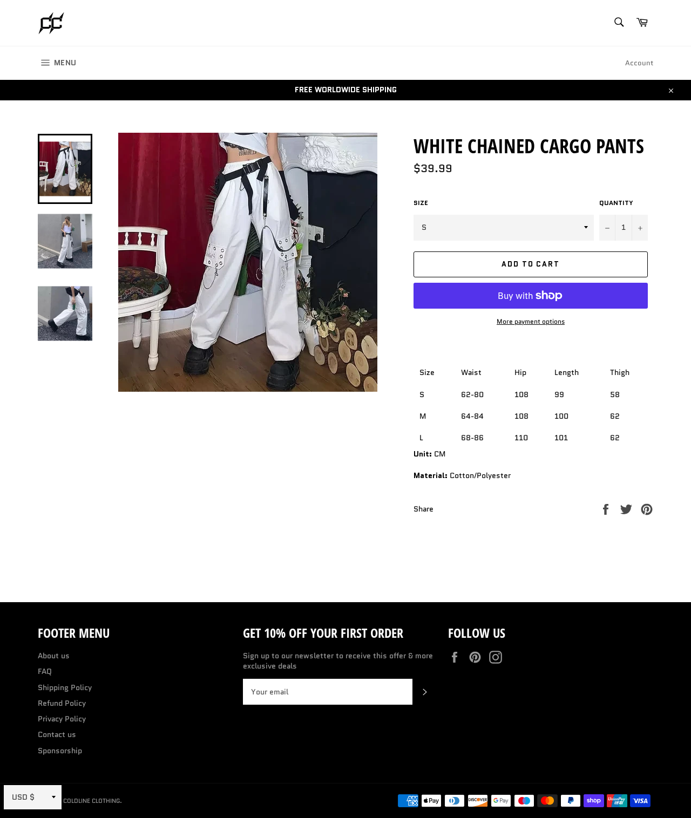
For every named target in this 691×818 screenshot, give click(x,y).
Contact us (57, 734)
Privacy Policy (62, 718)
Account (639, 63)
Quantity (616, 203)
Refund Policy (62, 703)
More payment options (531, 321)
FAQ (45, 671)
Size (421, 203)
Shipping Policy (65, 687)
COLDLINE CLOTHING (91, 800)
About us (54, 655)
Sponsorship (60, 750)
